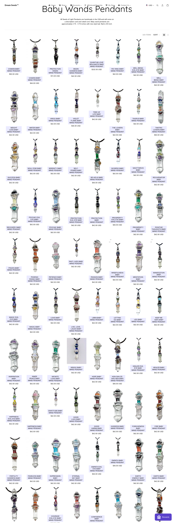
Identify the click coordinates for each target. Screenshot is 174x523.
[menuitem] (52, 5)
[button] (156, 34)
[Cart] (167, 5)
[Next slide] (110, 242)
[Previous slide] (110, 239)
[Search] (157, 5)
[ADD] (20, 62)
